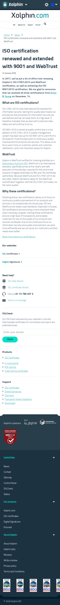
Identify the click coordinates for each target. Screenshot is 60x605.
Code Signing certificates (16, 370)
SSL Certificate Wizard (18, 287)
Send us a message (16, 300)
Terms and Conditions (14, 571)
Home (7, 34)
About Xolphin (10, 543)
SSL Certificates (12, 357)
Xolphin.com (9, 510)
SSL (14, 25)
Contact (37, 25)
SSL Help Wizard (15, 280)
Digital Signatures (13, 391)
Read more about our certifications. (19, 236)
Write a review (10, 560)
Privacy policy (10, 565)
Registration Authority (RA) (15, 163)
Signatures (21, 25)
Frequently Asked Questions (18, 399)
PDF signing (10, 367)
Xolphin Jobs (9, 549)
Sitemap (8, 477)
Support (30, 25)
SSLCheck (9, 395)
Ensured (8, 527)
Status (7, 494)
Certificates (10, 253)
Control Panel (10, 482)
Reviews (8, 554)
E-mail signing (11, 363)
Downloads (10, 403)
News (17, 34)
